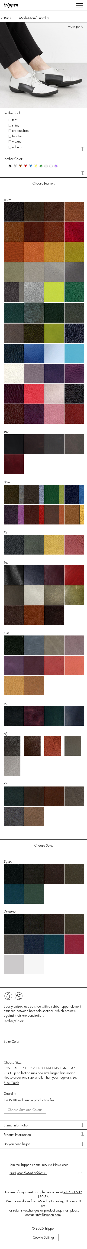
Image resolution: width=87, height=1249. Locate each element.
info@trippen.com (48, 1215)
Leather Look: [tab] (13, 113)
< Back (6, 18)
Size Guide (11, 1083)
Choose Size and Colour (25, 1110)
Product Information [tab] (17, 1135)
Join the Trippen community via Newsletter (39, 1165)
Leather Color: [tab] (13, 159)
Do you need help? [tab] (17, 1144)
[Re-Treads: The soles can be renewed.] (18, 996)
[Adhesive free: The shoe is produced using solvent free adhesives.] (8, 996)
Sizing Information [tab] (16, 1125)
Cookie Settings (44, 1237)
